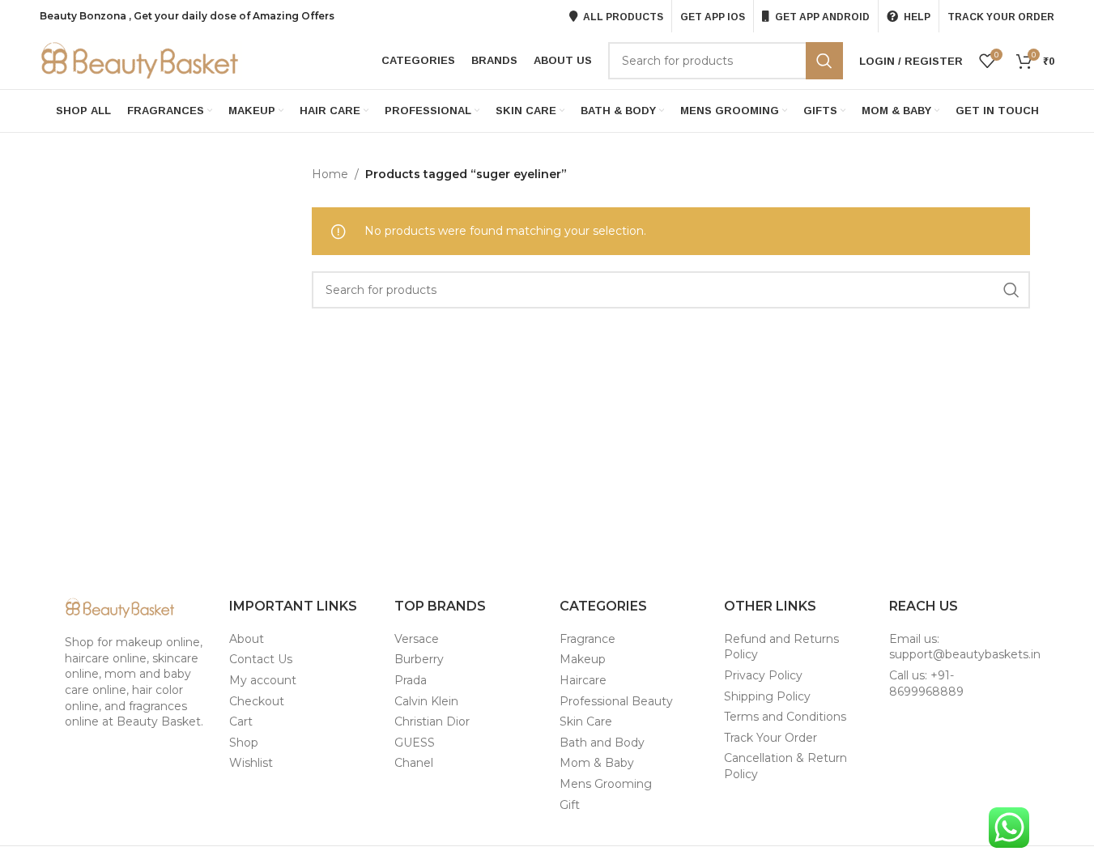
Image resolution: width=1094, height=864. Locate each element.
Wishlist (251, 762)
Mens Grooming (606, 784)
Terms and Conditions (785, 716)
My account (262, 680)
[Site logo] (141, 60)
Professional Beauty (616, 701)
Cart (241, 721)
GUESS (414, 742)
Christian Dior (432, 721)
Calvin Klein (426, 701)
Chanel (413, 762)
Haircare (583, 680)
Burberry (419, 659)
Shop (243, 742)
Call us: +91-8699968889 (926, 683)
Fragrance (587, 639)
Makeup (583, 659)
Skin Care (586, 721)
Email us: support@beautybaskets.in (965, 647)
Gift (570, 805)
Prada (410, 680)
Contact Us (260, 659)
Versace (416, 639)
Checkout (256, 701)
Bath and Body (602, 742)
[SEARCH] (824, 60)
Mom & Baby (597, 762)
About (246, 639)
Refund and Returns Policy (781, 647)
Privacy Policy (763, 675)
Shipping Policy (767, 696)
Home (330, 174)
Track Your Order (770, 737)
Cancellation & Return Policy (785, 766)
